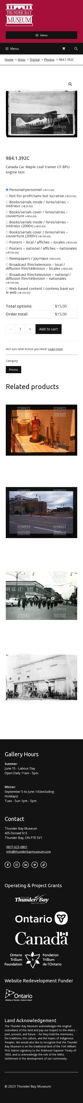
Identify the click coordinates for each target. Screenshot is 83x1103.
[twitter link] (34, 865)
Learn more (55, 349)
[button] (70, 84)
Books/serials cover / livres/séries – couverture (37, 214)
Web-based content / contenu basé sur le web (40, 290)
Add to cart (48, 329)
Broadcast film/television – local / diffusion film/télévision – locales (39, 266)
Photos (13, 369)
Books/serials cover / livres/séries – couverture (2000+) (37, 234)
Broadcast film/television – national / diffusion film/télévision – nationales (38, 278)
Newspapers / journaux (34, 258)
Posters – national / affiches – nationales (41, 250)
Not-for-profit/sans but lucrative (42, 195)
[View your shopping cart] (64, 48)
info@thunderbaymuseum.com (28, 852)
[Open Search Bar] (76, 48)
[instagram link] (17, 865)
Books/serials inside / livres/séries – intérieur (37, 204)
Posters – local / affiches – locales (43, 242)
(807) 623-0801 (16, 847)
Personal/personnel (31, 189)
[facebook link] (8, 865)
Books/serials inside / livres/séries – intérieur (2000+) (37, 224)
